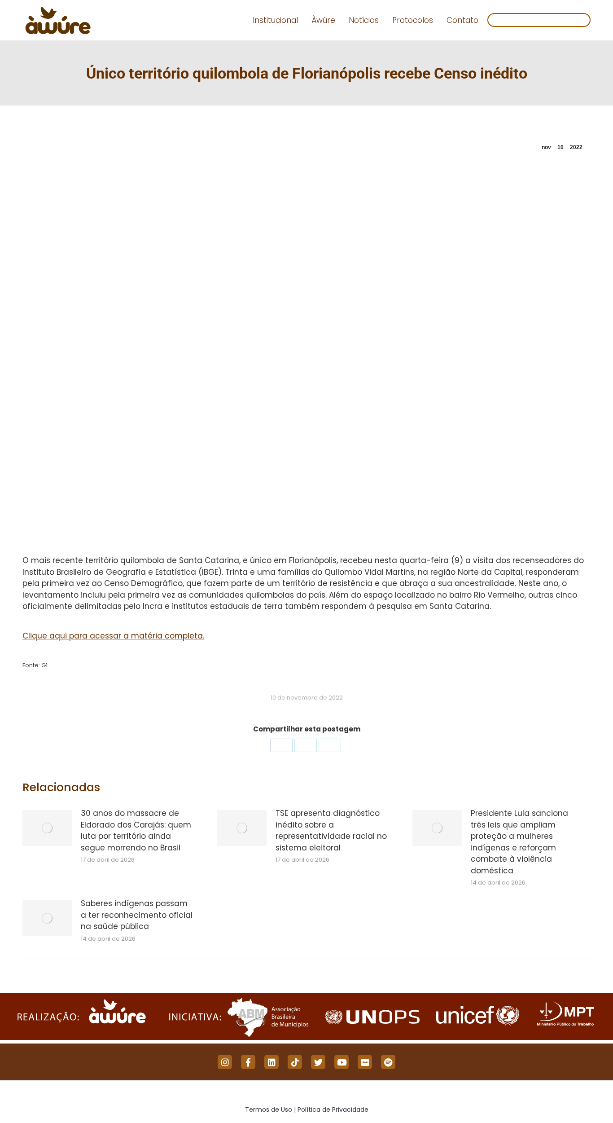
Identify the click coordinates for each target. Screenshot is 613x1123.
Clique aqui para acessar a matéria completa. (113, 635)
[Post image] (47, 828)
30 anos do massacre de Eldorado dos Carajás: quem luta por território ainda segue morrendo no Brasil (136, 830)
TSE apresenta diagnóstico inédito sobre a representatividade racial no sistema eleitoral (331, 830)
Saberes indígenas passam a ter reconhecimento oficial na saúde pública (137, 915)
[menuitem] (275, 20)
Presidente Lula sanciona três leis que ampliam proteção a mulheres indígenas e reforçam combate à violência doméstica (519, 842)
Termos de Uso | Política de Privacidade (306, 1109)
